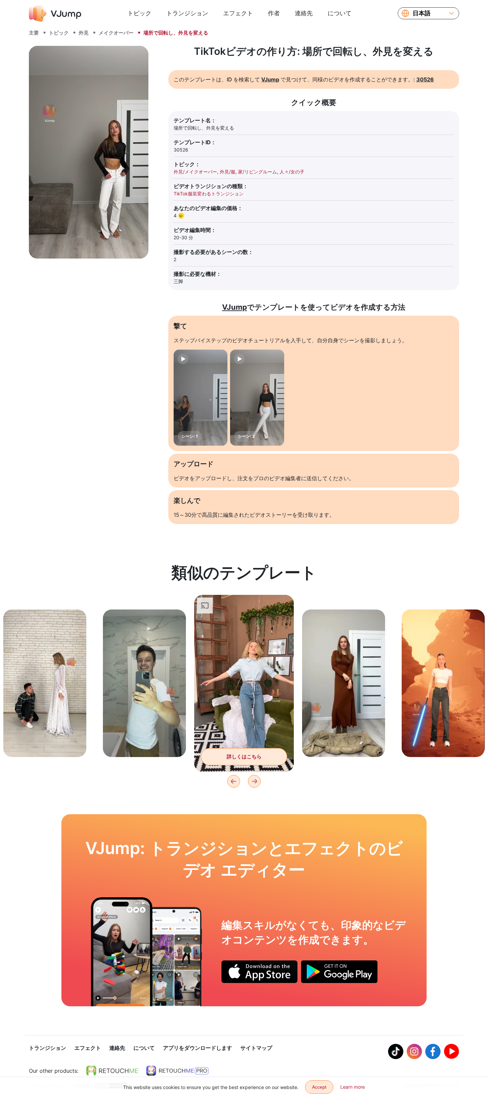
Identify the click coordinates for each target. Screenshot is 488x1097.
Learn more (352, 1087)
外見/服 (227, 171)
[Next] (254, 781)
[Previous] (233, 781)
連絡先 (304, 13)
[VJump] (55, 13)
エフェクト (238, 13)
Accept (319, 1087)
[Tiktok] (395, 1051)
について (340, 13)
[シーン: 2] (257, 398)
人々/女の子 (292, 171)
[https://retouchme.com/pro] (177, 1071)
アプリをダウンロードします (197, 1047)
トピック (139, 13)
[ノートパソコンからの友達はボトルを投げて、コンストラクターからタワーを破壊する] (121, 951)
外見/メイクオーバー (195, 171)
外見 (84, 33)
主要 (34, 33)
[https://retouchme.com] (112, 1071)
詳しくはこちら (45, 741)
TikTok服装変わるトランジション (209, 193)
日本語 (422, 13)
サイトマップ (256, 1047)
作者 (274, 13)
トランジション (187, 13)
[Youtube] (451, 1051)
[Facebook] (433, 1051)
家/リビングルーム (257, 171)
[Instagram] (414, 1051)
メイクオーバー (116, 33)
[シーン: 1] (200, 398)
